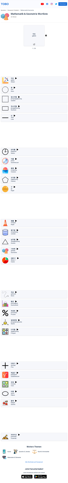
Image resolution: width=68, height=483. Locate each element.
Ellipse (13, 395)
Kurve (12, 296)
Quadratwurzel (15, 376)
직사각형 (14, 106)
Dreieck (13, 243)
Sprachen (3, 10)
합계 (12, 401)
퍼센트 (13, 311)
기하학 (13, 249)
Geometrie (14, 252)
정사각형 (14, 97)
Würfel (13, 324)
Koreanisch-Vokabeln (13, 10)
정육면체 (14, 320)
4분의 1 (13, 258)
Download (63, 4)
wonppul (13, 222)
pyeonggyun (14, 303)
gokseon (13, 294)
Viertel (13, 262)
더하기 (13, 363)
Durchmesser (15, 162)
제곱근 (13, 373)
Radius (13, 153)
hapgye (13, 402)
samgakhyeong (15, 241)
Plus (12, 367)
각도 (12, 78)
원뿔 (12, 221)
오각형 (13, 177)
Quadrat (13, 100)
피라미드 (14, 435)
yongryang (14, 170)
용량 (12, 168)
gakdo (12, 80)
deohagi (13, 365)
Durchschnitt (14, 305)
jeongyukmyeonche (16, 322)
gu (11, 189)
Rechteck (13, 110)
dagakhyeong (15, 331)
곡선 (12, 292)
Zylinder (13, 234)
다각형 (13, 329)
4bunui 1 (13, 260)
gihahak (13, 250)
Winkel (13, 82)
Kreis (12, 91)
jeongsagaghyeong (16, 99)
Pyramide (13, 438)
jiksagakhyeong (15, 108)
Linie (12, 119)
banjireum (13, 151)
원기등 (13, 230)
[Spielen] (16, 78)
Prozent (13, 314)
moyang (13, 384)
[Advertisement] (34, 63)
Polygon (13, 333)
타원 (12, 391)
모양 (12, 382)
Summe (13, 404)
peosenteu (14, 312)
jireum (12, 161)
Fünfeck (13, 181)
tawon (12, 393)
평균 (12, 301)
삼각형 (13, 239)
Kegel (12, 224)
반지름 (13, 149)
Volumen (13, 172)
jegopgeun (14, 374)
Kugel (12, 190)
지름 (12, 159)
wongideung (14, 232)
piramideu (14, 436)
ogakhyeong (14, 179)
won (12, 89)
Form (12, 386)
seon (12, 117)
